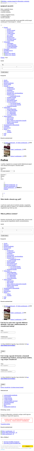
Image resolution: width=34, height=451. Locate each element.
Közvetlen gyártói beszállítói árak (12, 443)
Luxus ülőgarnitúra (11, 47)
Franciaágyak (7, 127)
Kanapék (6, 86)
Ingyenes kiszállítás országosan (11, 441)
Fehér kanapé (10, 117)
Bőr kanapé (10, 36)
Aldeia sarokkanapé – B (23, 142)
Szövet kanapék (11, 99)
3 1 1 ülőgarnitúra (11, 113)
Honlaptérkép (7, 403)
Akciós (5, 80)
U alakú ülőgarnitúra (12, 46)
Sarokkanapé (10, 31)
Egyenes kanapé (11, 30)
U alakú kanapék (8, 399)
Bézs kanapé (10, 119)
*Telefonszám (4, 336)
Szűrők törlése (4, 72)
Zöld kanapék (10, 123)
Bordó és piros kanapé (12, 122)
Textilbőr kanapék (11, 97)
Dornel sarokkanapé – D (10, 187)
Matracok (6, 81)
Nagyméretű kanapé (12, 100)
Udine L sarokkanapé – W (17, 149)
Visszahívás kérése (5, 424)
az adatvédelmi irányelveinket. (14, 344)
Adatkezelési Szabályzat (10, 406)
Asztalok (9, 132)
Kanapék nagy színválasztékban (15, 93)
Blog (5, 405)
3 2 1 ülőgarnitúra (11, 112)
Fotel (5, 133)
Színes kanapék (8, 116)
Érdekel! (6, 189)
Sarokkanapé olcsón (15, 96)
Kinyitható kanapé (11, 39)
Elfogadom (28, 446)
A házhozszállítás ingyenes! (11, 401)
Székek (9, 130)
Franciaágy (6, 49)
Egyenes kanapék (11, 101)
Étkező (5, 129)
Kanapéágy (10, 90)
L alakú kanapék (8, 398)
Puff (5, 135)
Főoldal (2, 57)
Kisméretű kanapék (12, 106)
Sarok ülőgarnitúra (11, 44)
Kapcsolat (6, 52)
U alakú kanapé (11, 33)
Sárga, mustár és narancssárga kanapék (16, 120)
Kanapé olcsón (10, 37)
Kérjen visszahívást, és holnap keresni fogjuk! (12, 387)
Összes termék (7, 84)
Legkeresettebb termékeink (10, 395)
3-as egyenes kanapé (15, 103)
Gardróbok (6, 126)
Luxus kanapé (10, 40)
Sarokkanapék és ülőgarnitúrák (11, 125)
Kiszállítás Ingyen (8, 50)
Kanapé (6, 27)
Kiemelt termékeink (9, 83)
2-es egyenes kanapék (15, 104)
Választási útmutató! (9, 402)
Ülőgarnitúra (7, 42)
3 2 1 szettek (10, 34)
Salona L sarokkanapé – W (17, 156)
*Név (2, 330)
